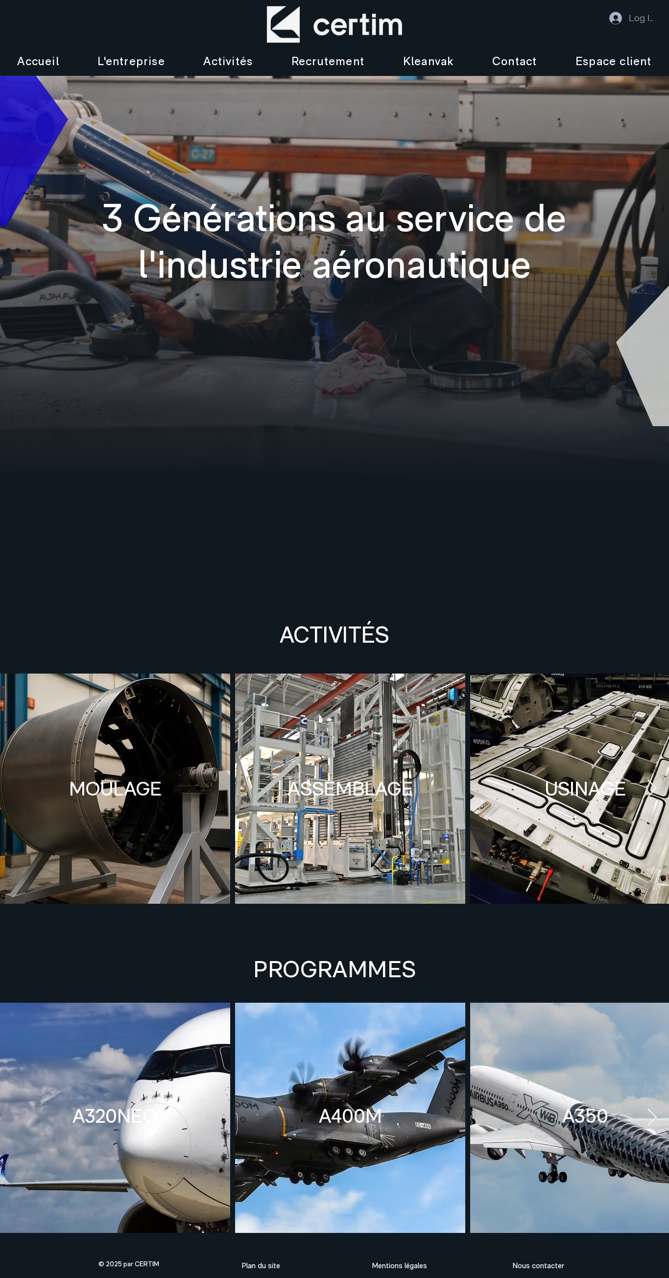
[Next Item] (652, 788)
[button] (131, 61)
